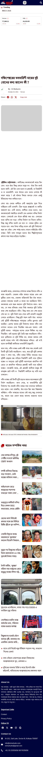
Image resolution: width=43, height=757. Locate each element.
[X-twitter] (7, 727)
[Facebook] (2, 727)
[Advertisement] (21, 52)
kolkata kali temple (22, 434)
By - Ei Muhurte (14, 89)
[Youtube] (11, 727)
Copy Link (23, 97)
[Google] (20, 727)
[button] (24, 2)
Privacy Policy (6, 718)
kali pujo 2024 (12, 434)
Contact (4, 714)
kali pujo (5, 434)
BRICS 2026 (6, 11)
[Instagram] (16, 727)
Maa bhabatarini (33, 434)
